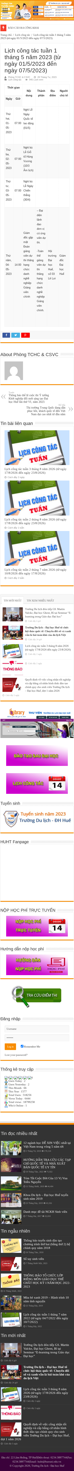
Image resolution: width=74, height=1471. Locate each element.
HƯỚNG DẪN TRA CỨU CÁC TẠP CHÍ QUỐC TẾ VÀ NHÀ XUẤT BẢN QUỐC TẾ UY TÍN (47, 1163)
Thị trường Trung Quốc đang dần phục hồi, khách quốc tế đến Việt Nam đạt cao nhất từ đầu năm (45, 410)
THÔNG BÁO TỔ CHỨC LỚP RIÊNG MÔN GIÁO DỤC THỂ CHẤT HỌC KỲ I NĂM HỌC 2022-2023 (46, 1281)
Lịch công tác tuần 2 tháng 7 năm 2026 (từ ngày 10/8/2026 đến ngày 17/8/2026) (36, 571)
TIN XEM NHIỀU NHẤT (40, 600)
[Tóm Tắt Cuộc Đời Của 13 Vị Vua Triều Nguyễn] (11, 1183)
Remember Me (31, 1046)
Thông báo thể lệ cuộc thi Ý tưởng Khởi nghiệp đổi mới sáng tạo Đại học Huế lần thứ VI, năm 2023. (29, 397)
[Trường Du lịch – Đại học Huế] (37, 10)
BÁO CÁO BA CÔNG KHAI (23, 27)
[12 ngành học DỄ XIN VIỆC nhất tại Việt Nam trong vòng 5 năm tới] (11, 1148)
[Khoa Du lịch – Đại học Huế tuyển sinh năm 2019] (11, 1200)
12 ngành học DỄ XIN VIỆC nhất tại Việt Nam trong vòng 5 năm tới (47, 1144)
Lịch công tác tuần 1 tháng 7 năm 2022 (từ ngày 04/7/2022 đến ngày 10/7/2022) (45, 1318)
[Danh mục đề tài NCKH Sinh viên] (11, 1217)
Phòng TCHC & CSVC (19, 77)
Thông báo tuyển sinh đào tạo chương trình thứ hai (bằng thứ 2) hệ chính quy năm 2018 (46, 1244)
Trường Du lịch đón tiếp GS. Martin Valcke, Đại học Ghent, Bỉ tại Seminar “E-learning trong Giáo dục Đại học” (48, 613)
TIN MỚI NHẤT (13, 600)
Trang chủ (6, 34)
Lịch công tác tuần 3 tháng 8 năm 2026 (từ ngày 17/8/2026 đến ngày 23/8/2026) (36, 470)
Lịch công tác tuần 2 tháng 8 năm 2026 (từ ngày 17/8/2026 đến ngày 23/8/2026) (36, 521)
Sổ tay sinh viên (33, 1259)
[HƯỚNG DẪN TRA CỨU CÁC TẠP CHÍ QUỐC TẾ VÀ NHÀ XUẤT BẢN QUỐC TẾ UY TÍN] (11, 1165)
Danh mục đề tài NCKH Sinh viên (45, 1211)
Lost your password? (16, 1054)
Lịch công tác (22, 34)
